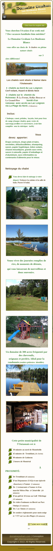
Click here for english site (34, 25)
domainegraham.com (20, 536)
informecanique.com (28, 539)
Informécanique (30, 548)
